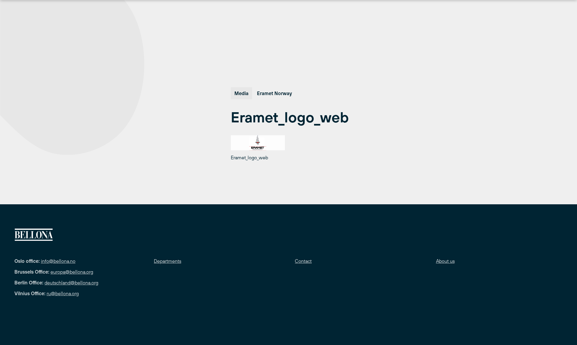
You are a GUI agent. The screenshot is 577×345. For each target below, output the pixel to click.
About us (445, 261)
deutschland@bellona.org (71, 282)
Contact (303, 261)
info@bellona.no (58, 261)
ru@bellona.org (63, 293)
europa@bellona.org (71, 271)
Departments (167, 261)
